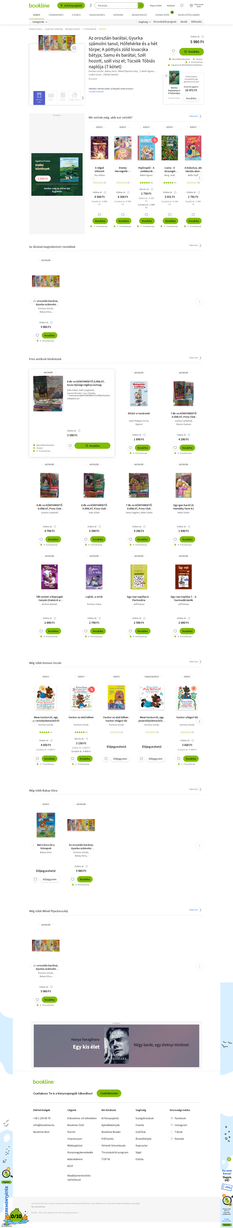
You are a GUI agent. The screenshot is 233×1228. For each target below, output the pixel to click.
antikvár (45, 260)
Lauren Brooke (74, 393)
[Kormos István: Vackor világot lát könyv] (187, 697)
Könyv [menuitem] (36, 14)
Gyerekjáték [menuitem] (164, 13)
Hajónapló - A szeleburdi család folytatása (146, 169)
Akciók (183, 21)
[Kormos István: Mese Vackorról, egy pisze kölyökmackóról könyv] (45, 697)
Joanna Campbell (183, 420)
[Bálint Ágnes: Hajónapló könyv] (146, 148)
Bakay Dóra (45, 311)
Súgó (138, 1152)
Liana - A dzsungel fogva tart (169, 169)
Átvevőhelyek (143, 1138)
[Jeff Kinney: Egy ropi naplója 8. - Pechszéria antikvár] (139, 577)
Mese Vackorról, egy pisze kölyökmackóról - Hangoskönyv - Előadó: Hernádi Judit (152, 718)
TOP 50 (105, 1159)
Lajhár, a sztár (94, 596)
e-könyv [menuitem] (76, 14)
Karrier (71, 1132)
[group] (39, 98)
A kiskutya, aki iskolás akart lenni (193, 169)
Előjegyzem (120, 758)
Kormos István (45, 308)
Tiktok (179, 1132)
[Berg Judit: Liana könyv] (170, 148)
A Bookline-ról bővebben (82, 1118)
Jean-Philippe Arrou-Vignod (139, 422)
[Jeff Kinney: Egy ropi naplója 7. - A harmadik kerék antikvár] (183, 577)
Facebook (180, 1118)
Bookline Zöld (75, 1125)
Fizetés (140, 1125)
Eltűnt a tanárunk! (139, 413)
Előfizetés (196, 21)
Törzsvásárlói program (164, 21)
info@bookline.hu (43, 1125)
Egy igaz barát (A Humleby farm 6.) (183, 506)
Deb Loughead (86, 390)
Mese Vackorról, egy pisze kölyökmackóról (46, 718)
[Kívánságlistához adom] (173, 51)
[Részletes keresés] (91, 5)
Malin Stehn (146, 512)
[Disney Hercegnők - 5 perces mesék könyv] (123, 148)
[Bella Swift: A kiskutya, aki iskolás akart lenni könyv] (193, 148)
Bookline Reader (111, 1132)
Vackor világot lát (187, 717)
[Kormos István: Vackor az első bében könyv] (81, 697)
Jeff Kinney (138, 604)
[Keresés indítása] (141, 5)
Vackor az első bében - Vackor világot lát (116, 718)
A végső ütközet (99, 169)
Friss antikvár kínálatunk (45, 359)
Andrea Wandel (49, 604)
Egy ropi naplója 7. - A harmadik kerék (183, 598)
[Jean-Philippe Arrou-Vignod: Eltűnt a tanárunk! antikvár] (139, 393)
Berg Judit (169, 175)
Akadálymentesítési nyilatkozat (79, 1177)
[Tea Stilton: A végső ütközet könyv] (99, 148)
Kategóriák (38, 21)
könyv (99, 127)
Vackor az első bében (81, 717)
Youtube (179, 1138)
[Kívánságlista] (182, 5)
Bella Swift (193, 175)
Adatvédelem (75, 1159)
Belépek (171, 5)
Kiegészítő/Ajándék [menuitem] (189, 14)
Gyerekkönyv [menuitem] (56, 14)
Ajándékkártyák (110, 1125)
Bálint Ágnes (146, 175)
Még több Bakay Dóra (43, 790)
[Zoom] (74, 48)
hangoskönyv (152, 676)
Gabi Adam (72, 390)
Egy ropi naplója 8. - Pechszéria (139, 598)
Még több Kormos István (45, 663)
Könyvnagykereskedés (80, 1152)
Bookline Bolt (41, 1132)
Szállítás (141, 1132)
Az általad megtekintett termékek (52, 247)
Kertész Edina (94, 604)
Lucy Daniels (89, 393)
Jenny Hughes (132, 512)
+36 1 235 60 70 (41, 1118)
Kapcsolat (142, 1145)
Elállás (140, 1159)
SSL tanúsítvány (38, 1206)
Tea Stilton (99, 175)
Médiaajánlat (75, 1145)
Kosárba (193, 52)
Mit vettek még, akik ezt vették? (111, 117)
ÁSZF (70, 1166)
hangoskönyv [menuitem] (97, 14)
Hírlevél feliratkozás (113, 1145)
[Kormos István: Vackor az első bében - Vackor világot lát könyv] (116, 697)
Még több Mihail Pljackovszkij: (48, 911)
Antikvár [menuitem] (118, 14)
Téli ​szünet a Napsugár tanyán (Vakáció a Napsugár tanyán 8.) (49, 598)
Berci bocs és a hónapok (46, 846)
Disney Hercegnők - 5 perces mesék (123, 169)
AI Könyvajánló (73, 5)
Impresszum (74, 1138)
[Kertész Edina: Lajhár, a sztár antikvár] (94, 577)
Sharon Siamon (183, 424)
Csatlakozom (109, 1093)
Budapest (93, 78)
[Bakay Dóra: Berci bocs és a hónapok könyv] (46, 825)
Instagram (181, 1125)
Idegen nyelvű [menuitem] (139, 14)
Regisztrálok (156, 5)
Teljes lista (193, 116)
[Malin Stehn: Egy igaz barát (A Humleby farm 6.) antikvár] (184, 485)
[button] (83, 98)
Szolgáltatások (145, 1118)
